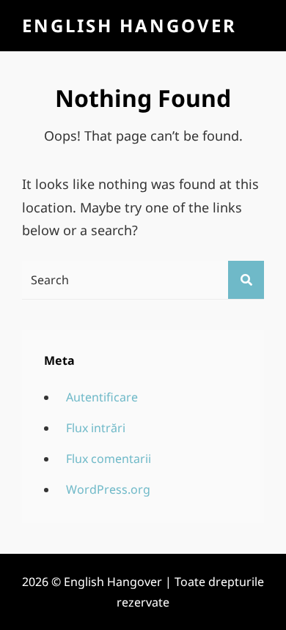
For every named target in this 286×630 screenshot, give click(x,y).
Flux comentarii (108, 459)
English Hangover (129, 25)
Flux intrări (95, 428)
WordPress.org (108, 489)
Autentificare (102, 397)
